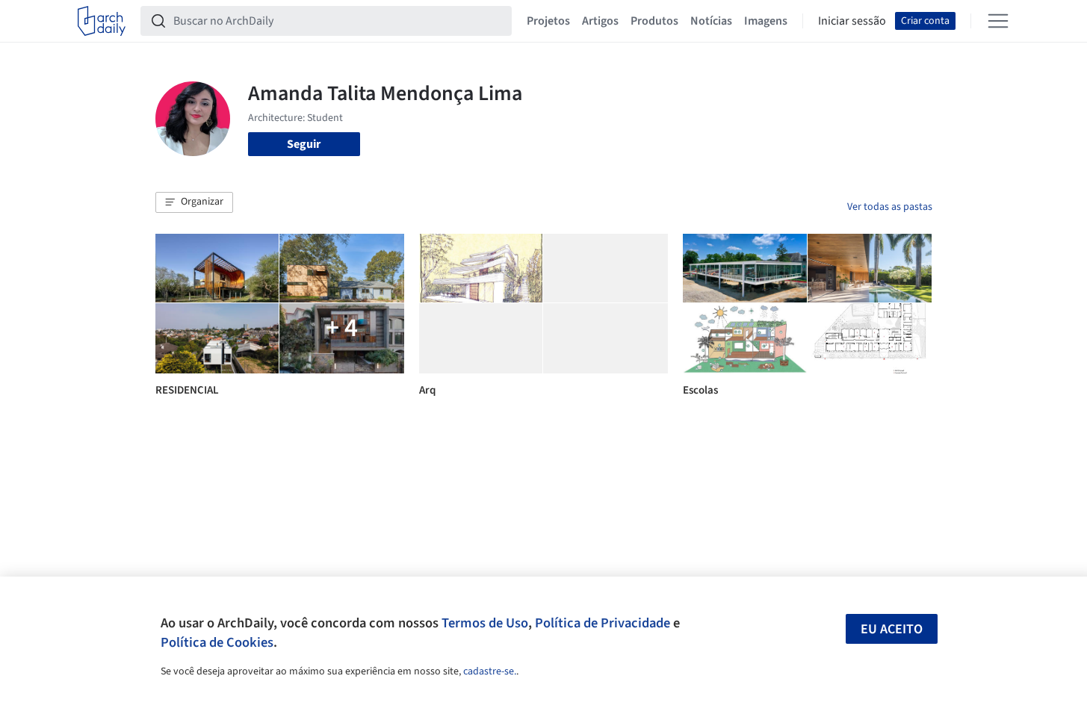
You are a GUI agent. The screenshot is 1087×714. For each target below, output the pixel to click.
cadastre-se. (489, 671)
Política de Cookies (217, 642)
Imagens (765, 21)
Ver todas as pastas (889, 207)
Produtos (654, 21)
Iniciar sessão (852, 21)
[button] (194, 202)
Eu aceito (892, 629)
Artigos (600, 21)
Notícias (711, 21)
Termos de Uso (485, 623)
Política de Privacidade (602, 623)
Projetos (548, 21)
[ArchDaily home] (102, 21)
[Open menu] (998, 21)
